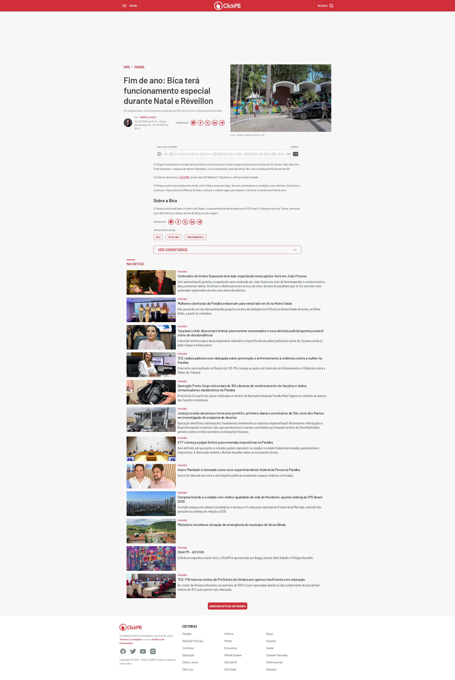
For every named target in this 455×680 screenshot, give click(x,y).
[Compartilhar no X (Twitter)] (207, 123)
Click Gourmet (274, 662)
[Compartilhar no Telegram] (222, 123)
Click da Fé (230, 662)
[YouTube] (142, 651)
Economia (230, 648)
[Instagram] (152, 651)
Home (127, 67)
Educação (188, 655)
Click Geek (230, 669)
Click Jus (187, 669)
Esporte (271, 640)
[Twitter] (132, 651)
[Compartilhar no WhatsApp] (193, 123)
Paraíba (139, 67)
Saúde (270, 648)
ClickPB (184, 177)
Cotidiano (188, 648)
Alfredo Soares (233, 655)
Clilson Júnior (190, 662)
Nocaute (271, 669)
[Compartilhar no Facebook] (200, 123)
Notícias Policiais (192, 640)
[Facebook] (123, 651)
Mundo (228, 640)
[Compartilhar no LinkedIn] (215, 123)
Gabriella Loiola (148, 117)
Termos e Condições (130, 639)
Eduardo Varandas (277, 655)
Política (228, 633)
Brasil (269, 633)
